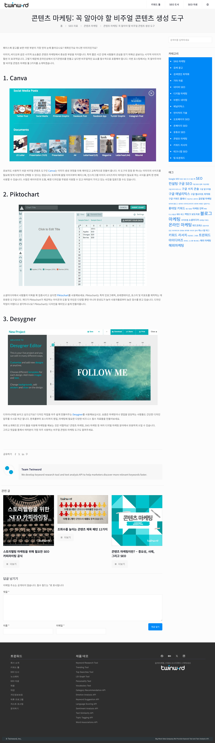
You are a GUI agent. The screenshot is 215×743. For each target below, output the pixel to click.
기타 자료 (178, 80)
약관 (13, 690)
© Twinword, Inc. (14, 739)
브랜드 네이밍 (180, 100)
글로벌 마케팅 (204, 198)
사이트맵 (184, 219)
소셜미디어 (194, 220)
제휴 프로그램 (17, 699)
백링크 (188, 214)
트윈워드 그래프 (193, 236)
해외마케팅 (176, 245)
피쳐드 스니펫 (188, 241)
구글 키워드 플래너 (177, 198)
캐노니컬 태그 (203, 230)
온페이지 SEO (180, 125)
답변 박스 (207, 204)
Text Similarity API (84, 713)
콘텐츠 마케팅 (91, 26)
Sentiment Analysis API (87, 709)
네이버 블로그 (173, 204)
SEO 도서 (187, 179)
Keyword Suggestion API (87, 699)
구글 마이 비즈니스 (175, 189)
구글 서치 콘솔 (190, 189)
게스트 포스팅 (17, 704)
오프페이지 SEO (181, 119)
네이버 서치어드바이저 (186, 204)
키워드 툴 (15, 667)
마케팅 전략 (198, 208)
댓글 (6, 592)
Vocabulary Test (83, 686)
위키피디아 (175, 230)
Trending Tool (82, 667)
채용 (13, 686)
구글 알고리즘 (205, 189)
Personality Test (83, 681)
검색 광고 (178, 67)
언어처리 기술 (180, 112)
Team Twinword (32, 469)
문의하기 (15, 709)
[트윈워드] (16, 4)
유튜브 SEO (179, 132)
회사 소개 (15, 663)
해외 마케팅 (205, 240)
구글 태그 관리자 (192, 199)
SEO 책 (192, 179)
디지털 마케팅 (180, 93)
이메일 (60, 625)
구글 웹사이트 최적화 (200, 194)
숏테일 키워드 (204, 220)
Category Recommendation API (90, 690)
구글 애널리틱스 (179, 193)
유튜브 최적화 (184, 230)
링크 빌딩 (189, 209)
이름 (6, 625)
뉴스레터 (15, 677)
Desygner (78, 414)
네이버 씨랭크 (198, 204)
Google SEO (174, 178)
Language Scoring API (86, 704)
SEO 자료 (73, 26)
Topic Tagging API (84, 718)
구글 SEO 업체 (197, 184)
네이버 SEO (179, 87)
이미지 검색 (194, 230)
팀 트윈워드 (179, 158)
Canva (51, 170)
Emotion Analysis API (86, 695)
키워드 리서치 (180, 145)
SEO (181, 179)
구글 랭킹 (206, 184)
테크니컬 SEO (180, 151)
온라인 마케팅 (180, 225)
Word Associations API (86, 722)
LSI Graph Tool (83, 677)
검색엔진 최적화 (181, 74)
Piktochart (62, 295)
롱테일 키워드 (177, 208)
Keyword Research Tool (87, 663)
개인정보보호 (17, 695)
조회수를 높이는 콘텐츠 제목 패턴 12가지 (82, 529)
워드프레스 (197, 225)
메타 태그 (180, 214)
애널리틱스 (178, 106)
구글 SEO (185, 183)
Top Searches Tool (84, 672)
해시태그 (196, 241)
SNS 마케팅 (179, 61)
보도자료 (195, 214)
